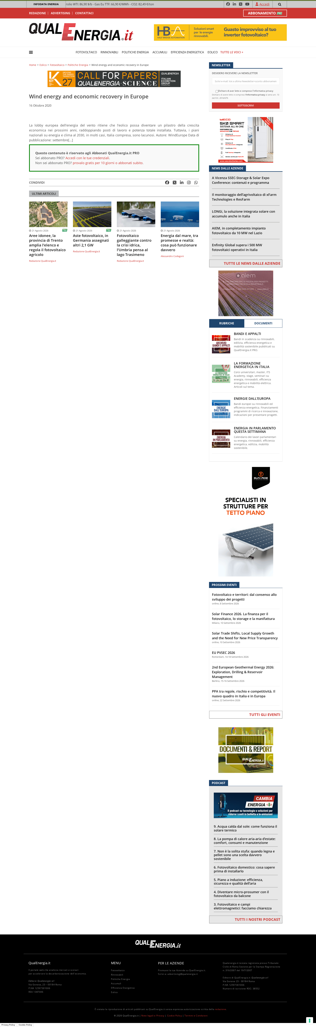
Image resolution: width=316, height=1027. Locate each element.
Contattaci (84, 13)
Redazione (37, 13)
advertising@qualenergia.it (183, 974)
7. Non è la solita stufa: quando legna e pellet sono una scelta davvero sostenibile (244, 855)
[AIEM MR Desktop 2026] (245, 293)
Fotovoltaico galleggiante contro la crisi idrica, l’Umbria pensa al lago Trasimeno (134, 245)
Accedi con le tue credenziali (87, 158)
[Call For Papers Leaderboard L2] (114, 78)
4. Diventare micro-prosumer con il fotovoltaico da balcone (241, 894)
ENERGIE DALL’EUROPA (252, 398)
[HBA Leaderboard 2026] (220, 32)
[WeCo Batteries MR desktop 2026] (245, 139)
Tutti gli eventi (264, 714)
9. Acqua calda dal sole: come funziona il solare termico (245, 828)
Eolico (213, 52)
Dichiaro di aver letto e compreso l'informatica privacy (245, 90)
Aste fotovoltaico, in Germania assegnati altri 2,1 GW (91, 240)
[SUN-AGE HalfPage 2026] (245, 521)
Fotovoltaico (86, 52)
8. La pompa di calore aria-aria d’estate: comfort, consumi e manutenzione (245, 841)
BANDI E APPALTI (247, 334)
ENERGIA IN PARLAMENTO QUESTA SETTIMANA (255, 429)
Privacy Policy (8, 1025)
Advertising (60, 13)
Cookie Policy (174, 1015)
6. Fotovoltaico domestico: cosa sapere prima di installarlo (244, 869)
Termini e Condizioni (196, 1015)
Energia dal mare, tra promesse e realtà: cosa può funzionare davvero (179, 242)
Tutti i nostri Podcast (257, 919)
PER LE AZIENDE (171, 963)
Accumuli (160, 52)
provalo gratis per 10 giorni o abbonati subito (108, 163)
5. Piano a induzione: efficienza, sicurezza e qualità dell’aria (238, 881)
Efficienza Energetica (187, 52)
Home (32, 65)
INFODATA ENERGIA (46, 4)
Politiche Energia (135, 52)
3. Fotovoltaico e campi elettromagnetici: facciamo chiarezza (243, 906)
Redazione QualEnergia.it (42, 261)
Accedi (264, 4)
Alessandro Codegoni (172, 256)
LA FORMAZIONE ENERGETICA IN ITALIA (251, 365)
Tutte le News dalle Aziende (252, 263)
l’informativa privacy (255, 94)
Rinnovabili (109, 52)
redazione (220, 1009)
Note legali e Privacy (152, 1015)
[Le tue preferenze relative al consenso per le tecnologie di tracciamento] (309, 1020)
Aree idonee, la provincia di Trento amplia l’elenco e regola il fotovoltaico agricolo (47, 245)
